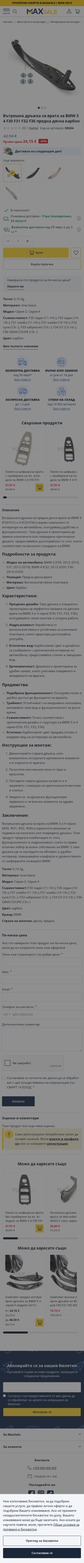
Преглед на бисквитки (42, 1541)
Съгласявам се (42, 1553)
